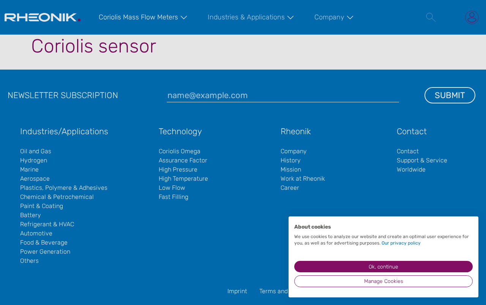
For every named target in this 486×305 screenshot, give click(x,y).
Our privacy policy (401, 243)
